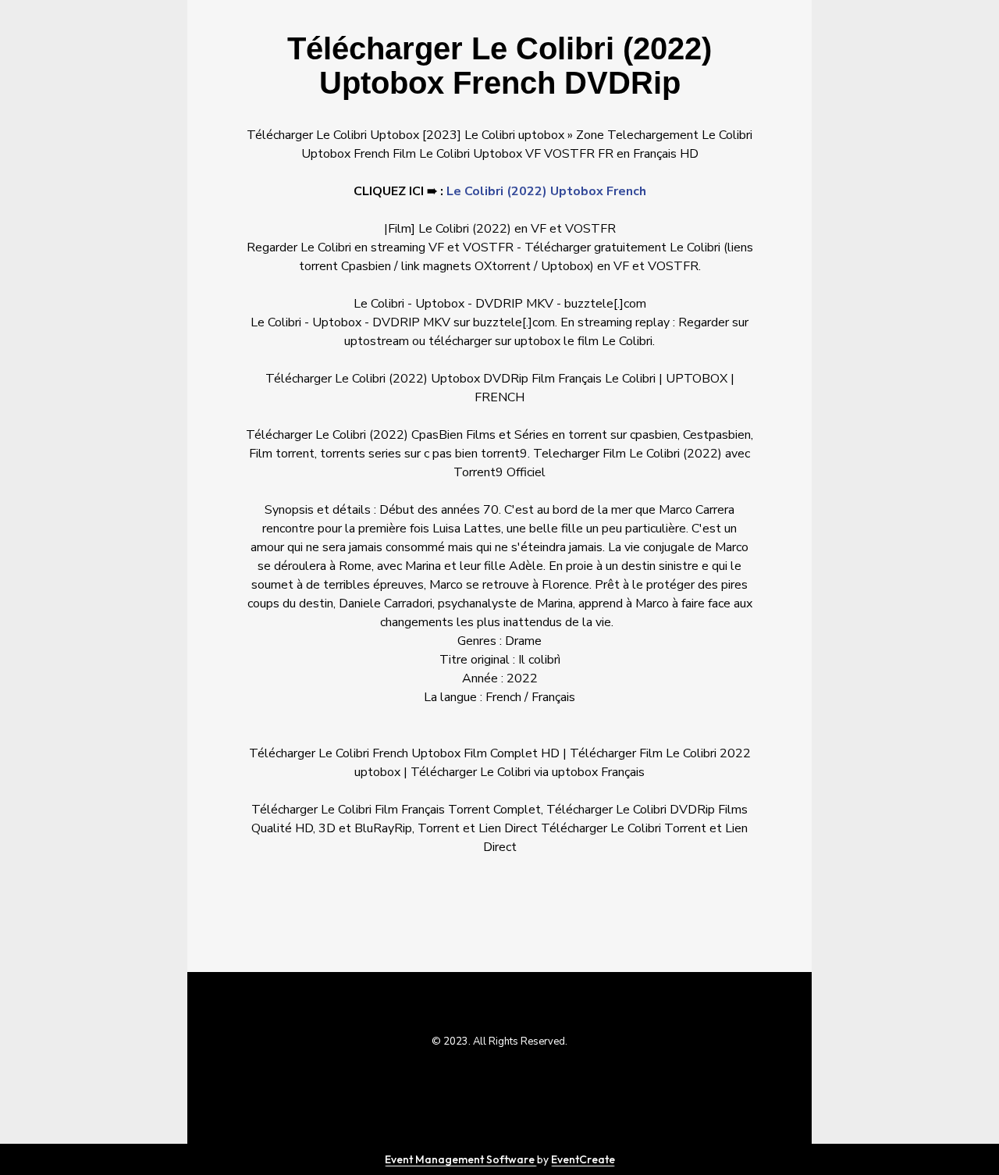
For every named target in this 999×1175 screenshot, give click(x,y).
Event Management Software (461, 1159)
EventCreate (583, 1159)
